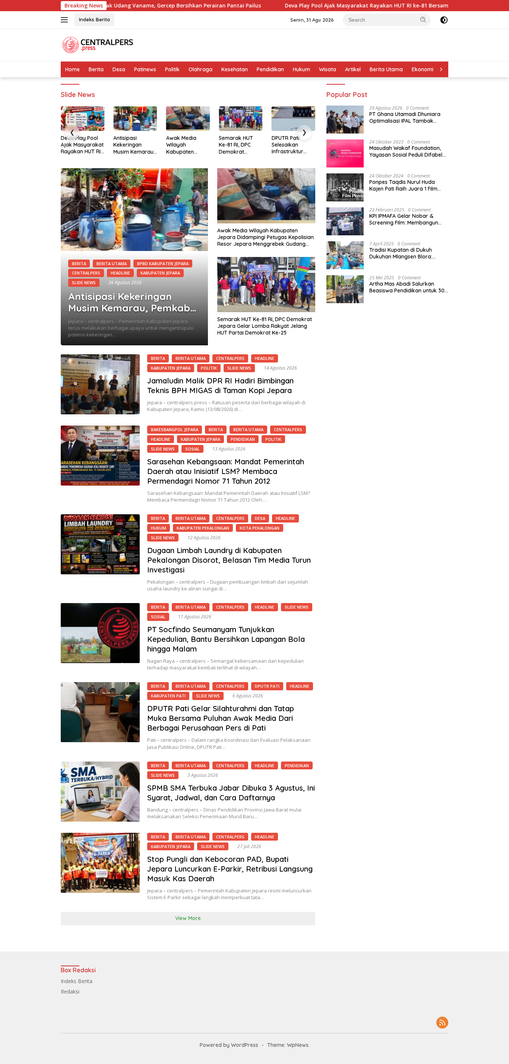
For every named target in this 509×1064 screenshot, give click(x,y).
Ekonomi (422, 69)
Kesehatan (234, 69)
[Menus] (66, 19)
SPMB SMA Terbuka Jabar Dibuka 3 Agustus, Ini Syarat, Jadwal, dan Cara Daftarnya (231, 792)
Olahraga (200, 69)
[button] (423, 19)
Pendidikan (270, 69)
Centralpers (86, 273)
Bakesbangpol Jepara (174, 429)
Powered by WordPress (229, 1045)
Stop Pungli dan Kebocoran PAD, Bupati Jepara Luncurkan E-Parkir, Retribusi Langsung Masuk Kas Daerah (230, 868)
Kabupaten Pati (168, 696)
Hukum (301, 69)
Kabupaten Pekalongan (203, 528)
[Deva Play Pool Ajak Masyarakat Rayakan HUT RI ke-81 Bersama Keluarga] (82, 118)
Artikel (353, 69)
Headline (120, 273)
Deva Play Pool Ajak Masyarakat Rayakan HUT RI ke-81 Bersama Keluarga (335, 5)
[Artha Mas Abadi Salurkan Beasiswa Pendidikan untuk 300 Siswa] (345, 289)
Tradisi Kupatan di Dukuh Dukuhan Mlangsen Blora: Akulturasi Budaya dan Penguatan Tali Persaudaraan (406, 253)
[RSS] (442, 1023)
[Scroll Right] (441, 69)
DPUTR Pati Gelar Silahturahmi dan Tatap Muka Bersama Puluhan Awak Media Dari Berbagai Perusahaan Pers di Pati (220, 718)
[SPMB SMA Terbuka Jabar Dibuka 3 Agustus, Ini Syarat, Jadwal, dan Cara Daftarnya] (100, 792)
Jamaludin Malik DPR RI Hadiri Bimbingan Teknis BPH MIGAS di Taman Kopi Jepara (220, 385)
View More (188, 918)
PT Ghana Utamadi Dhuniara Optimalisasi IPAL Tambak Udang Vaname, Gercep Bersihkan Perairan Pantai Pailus (404, 117)
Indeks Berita (94, 19)
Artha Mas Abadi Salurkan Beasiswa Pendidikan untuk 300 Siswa (408, 287)
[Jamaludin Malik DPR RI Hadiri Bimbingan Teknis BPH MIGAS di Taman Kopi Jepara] (100, 384)
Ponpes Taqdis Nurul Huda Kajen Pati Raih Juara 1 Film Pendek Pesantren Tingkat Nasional (403, 185)
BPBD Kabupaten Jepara (163, 263)
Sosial (192, 449)
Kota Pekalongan (259, 528)
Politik (172, 69)
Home (72, 69)
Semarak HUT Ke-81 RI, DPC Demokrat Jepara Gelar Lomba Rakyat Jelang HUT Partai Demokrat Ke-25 (239, 145)
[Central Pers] (98, 44)
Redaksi (70, 991)
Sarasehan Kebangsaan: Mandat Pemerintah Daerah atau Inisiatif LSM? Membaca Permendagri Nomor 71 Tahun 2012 (225, 471)
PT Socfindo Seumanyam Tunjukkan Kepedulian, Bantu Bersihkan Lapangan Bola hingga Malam (226, 639)
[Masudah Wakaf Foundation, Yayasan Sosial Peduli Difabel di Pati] (345, 153)
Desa (119, 69)
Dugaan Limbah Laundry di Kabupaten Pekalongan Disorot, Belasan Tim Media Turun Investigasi (229, 560)
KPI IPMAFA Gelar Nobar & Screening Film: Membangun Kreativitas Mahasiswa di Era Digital (405, 219)
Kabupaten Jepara (160, 273)
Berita (96, 69)
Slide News (84, 282)
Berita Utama (386, 69)
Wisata (327, 69)
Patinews (145, 69)
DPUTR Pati (267, 686)
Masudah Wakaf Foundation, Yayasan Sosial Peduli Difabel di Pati (405, 151)
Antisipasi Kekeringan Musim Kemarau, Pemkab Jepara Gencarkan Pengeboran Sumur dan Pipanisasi (134, 145)
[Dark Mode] (444, 20)
